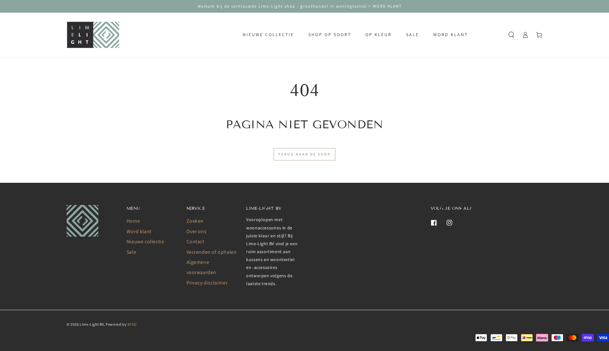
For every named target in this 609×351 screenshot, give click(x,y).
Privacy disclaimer (207, 282)
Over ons (197, 231)
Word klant (139, 231)
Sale (131, 252)
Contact (195, 241)
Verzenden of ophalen (212, 252)
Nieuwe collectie (145, 241)
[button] (511, 35)
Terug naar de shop (304, 154)
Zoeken (195, 221)
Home (133, 221)
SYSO (132, 324)
